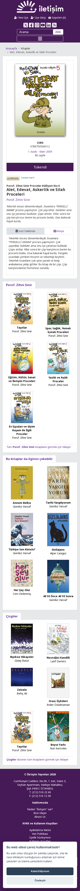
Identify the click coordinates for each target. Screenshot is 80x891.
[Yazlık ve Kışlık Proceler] (58, 358)
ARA (58, 32)
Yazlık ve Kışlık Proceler (58, 379)
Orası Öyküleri (58, 701)
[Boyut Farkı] (58, 726)
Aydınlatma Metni (40, 830)
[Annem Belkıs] (22, 482)
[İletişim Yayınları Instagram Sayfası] (37, 25)
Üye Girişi (40, 17)
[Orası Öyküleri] (58, 682)
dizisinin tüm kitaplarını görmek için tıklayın (37, 759)
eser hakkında (26, 231)
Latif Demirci (58, 661)
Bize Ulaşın (40, 813)
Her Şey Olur (22, 590)
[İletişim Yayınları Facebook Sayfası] (31, 25)
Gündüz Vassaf (22, 506)
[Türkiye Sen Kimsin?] (22, 529)
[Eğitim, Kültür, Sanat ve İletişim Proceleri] (22, 358)
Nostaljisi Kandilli (58, 657)
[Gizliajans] (58, 529)
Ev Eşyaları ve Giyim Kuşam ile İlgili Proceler (22, 430)
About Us (40, 816)
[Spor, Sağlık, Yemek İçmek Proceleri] (58, 308)
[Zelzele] (22, 676)
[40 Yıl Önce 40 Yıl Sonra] (58, 576)
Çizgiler (12, 616)
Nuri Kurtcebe (58, 748)
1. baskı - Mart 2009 (40, 151)
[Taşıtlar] (22, 308)
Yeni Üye (22, 17)
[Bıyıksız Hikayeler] (22, 638)
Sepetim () (58, 17)
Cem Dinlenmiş (22, 593)
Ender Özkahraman (58, 704)
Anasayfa (11, 48)
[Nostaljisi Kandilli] (58, 638)
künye (60, 231)
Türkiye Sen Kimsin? (22, 549)
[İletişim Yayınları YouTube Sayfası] (43, 25)
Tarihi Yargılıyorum (58, 502)
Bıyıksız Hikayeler (22, 657)
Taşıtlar (22, 327)
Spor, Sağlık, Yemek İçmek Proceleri (58, 330)
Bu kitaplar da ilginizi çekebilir (29, 459)
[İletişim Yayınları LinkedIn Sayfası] (49, 25)
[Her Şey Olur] (22, 573)
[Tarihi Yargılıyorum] (58, 482)
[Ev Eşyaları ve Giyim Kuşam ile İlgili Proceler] (22, 407)
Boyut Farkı (58, 744)
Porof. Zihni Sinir (18, 200)
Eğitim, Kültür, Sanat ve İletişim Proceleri (22, 379)
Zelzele (22, 689)
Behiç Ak (22, 693)
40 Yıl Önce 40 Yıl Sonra (58, 596)
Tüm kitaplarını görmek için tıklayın (39, 447)
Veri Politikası (40, 833)
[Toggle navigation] (40, 39)
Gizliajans (58, 549)
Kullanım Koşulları (40, 841)
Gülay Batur (22, 660)
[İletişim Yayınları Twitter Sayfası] (25, 25)
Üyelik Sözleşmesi (40, 837)
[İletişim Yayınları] (40, 7)
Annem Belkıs (22, 503)
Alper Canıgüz (58, 553)
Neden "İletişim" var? (40, 809)
